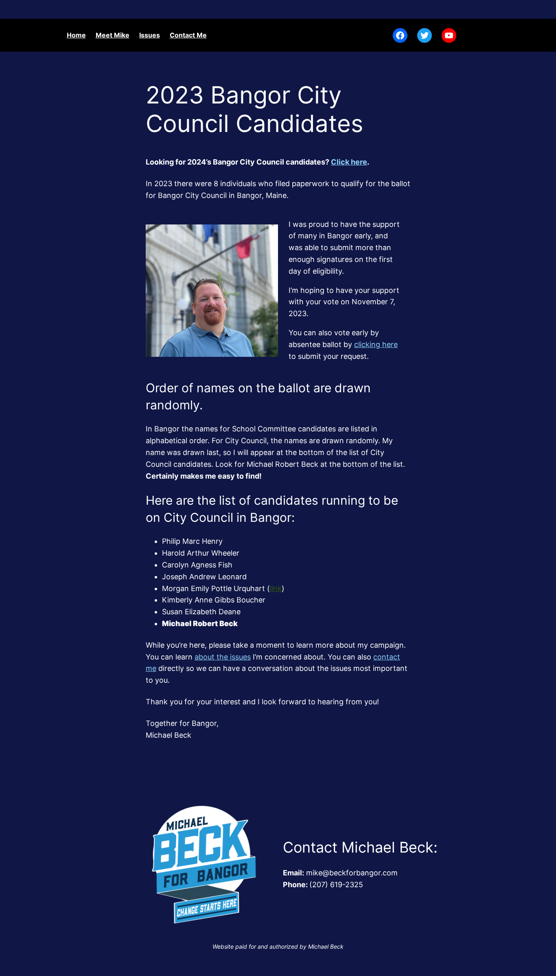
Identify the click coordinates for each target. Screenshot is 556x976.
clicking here (376, 344)
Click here (349, 162)
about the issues (223, 657)
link (276, 588)
